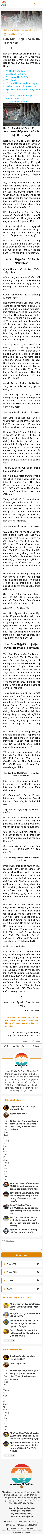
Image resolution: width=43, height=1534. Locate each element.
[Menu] (39, 4)
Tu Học (23, 1529)
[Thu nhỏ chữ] (5, 48)
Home (8, 30)
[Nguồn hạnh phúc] (6, 1117)
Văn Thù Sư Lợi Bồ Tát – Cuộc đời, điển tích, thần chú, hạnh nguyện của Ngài (24, 1323)
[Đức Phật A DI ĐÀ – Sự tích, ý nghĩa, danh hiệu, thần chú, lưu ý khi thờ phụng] (6, 1333)
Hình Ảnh (32, 1529)
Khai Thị (33, 1525)
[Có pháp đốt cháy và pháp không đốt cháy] (6, 1110)
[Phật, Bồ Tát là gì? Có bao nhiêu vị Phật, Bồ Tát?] (6, 1317)
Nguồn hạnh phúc (18, 1114)
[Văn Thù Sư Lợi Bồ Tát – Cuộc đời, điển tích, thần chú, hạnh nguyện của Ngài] (6, 1324)
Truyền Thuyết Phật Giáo (16, 1521)
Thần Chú (23, 1525)
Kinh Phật (35, 1521)
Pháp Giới (11, 34)
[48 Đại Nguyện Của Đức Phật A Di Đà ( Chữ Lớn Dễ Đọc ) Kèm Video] (6, 1307)
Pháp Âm (11, 1525)
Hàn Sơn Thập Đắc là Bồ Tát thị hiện (27, 30)
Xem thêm (8, 1340)
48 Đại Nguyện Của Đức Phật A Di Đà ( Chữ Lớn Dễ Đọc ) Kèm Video (25, 1307)
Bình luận (19, 1046)
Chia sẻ (35, 1046)
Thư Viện (12, 1529)
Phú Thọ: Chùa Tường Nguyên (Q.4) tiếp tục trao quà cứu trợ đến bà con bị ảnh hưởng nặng (24, 1186)
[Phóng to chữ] (11, 48)
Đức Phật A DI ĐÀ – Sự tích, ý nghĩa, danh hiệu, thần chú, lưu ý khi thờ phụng (24, 1333)
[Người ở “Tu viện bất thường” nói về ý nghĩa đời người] (6, 1233)
